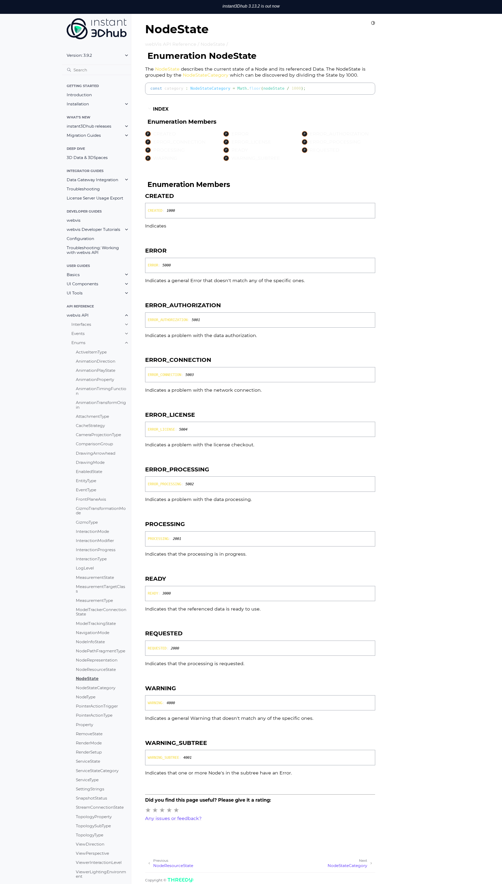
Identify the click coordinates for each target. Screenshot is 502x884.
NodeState (87, 678)
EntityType (86, 480)
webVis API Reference (170, 44)
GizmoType (87, 522)
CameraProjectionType (98, 434)
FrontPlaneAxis (91, 499)
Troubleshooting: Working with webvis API (93, 250)
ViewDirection (90, 844)
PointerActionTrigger (97, 706)
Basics (73, 274)
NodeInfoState (90, 641)
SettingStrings (90, 788)
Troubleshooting (83, 188)
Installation (78, 103)
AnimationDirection (95, 361)
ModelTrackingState (96, 623)
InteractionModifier (95, 540)
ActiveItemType (91, 351)
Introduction (79, 94)
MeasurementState (95, 577)
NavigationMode (92, 632)
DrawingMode (90, 462)
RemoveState (89, 733)
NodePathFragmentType (100, 650)
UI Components (82, 283)
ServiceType (87, 779)
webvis (74, 220)
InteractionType (91, 558)
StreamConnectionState (100, 807)
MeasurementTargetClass (100, 589)
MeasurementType (94, 600)
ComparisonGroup (94, 443)
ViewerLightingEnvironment (101, 874)
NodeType (85, 696)
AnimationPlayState (95, 370)
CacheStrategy (90, 425)
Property (84, 724)
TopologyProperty (94, 816)
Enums (78, 342)
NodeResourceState (96, 669)
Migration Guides (84, 135)
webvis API (78, 315)
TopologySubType (93, 825)
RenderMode (89, 742)
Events (78, 333)
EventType (86, 489)
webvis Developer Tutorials (93, 229)
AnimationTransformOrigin (101, 405)
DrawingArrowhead (95, 452)
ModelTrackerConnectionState (101, 612)
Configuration (80, 238)
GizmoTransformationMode (101, 511)
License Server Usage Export (95, 198)
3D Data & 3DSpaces (87, 157)
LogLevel (85, 568)
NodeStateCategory (95, 687)
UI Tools (75, 292)
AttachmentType (92, 416)
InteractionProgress (96, 549)
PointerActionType (94, 715)
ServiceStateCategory (97, 770)
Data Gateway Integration (92, 179)
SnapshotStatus (91, 798)
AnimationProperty (95, 379)
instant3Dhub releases (89, 126)
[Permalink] (179, 196)
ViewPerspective (92, 853)
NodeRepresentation (96, 660)
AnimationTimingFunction (101, 391)
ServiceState (88, 761)
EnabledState (89, 471)
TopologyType (89, 834)
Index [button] (160, 109)
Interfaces (81, 324)
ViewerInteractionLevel (99, 862)
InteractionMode (92, 531)
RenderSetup (89, 752)
